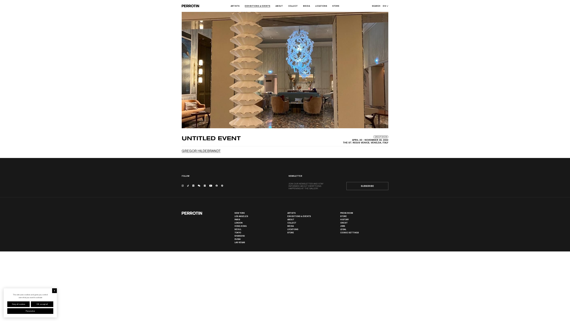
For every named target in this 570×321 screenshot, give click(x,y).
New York (240, 213)
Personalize (30, 311)
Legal (343, 229)
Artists (235, 6)
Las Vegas (240, 242)
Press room (346, 213)
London (239, 223)
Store (335, 6)
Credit (344, 223)
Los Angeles (241, 216)
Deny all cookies (18, 304)
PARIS (237, 219)
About (279, 6)
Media (306, 6)
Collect (293, 6)
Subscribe (367, 186)
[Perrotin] (190, 6)
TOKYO (238, 232)
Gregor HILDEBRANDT (201, 151)
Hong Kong (241, 226)
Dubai (238, 239)
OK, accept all (42, 304)
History (344, 219)
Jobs (342, 226)
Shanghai (240, 236)
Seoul (238, 229)
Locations (321, 6)
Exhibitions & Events (257, 6)
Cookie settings (349, 232)
